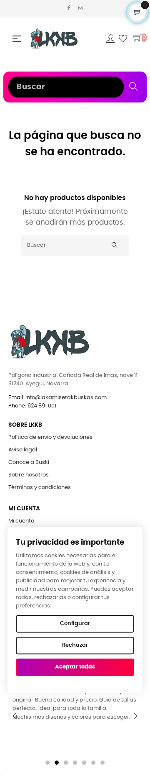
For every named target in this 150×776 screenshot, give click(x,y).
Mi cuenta (21, 521)
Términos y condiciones (39, 487)
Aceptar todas (75, 667)
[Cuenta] (110, 39)
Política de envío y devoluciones (50, 437)
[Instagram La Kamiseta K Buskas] (80, 8)
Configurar (75, 623)
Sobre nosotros (28, 475)
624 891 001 (42, 406)
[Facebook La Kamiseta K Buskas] (69, 8)
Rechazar (75, 645)
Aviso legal (22, 450)
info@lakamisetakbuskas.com (65, 397)
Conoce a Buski (28, 462)
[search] (133, 86)
